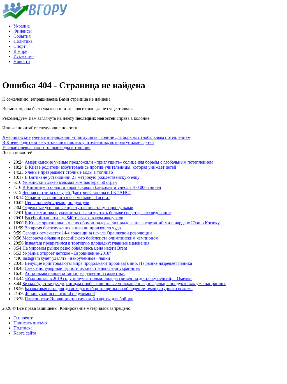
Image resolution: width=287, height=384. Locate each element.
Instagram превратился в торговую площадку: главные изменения (87, 243)
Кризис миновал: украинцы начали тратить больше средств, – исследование (98, 212)
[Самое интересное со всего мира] (35, 17)
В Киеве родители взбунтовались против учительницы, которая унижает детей (78, 142)
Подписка (23, 328)
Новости (21, 61)
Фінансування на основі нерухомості (60, 293)
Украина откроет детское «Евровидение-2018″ (66, 253)
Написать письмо (30, 322)
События (22, 36)
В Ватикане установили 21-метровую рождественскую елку (82, 177)
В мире (20, 51)
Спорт (19, 46)
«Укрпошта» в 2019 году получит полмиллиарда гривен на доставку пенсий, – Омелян (108, 278)
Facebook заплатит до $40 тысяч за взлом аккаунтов (74, 217)
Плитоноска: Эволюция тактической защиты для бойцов (79, 298)
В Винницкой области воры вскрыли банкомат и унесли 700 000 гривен (91, 187)
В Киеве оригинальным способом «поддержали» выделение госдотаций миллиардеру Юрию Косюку (122, 222)
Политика (23, 41)
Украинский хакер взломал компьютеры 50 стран (69, 182)
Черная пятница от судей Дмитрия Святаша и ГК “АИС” (76, 192)
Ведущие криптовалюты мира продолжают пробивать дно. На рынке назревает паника (108, 263)
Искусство (23, 56)
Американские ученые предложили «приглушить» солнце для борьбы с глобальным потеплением (96, 137)
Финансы (22, 31)
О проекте (23, 317)
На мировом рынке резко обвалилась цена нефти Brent (74, 248)
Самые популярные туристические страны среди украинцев (82, 268)
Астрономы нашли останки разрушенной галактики (75, 273)
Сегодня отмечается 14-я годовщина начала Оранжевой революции (87, 233)
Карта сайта (24, 333)
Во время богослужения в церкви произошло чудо (72, 227)
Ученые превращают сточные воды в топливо (46, 147)
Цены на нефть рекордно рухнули (57, 202)
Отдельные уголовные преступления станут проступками (77, 207)
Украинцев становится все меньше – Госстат (67, 197)
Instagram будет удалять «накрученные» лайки (66, 258)
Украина (21, 26)
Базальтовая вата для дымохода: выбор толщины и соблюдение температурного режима (109, 288)
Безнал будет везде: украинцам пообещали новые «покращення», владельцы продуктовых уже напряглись (124, 283)
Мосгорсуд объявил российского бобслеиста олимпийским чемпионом (90, 238)
